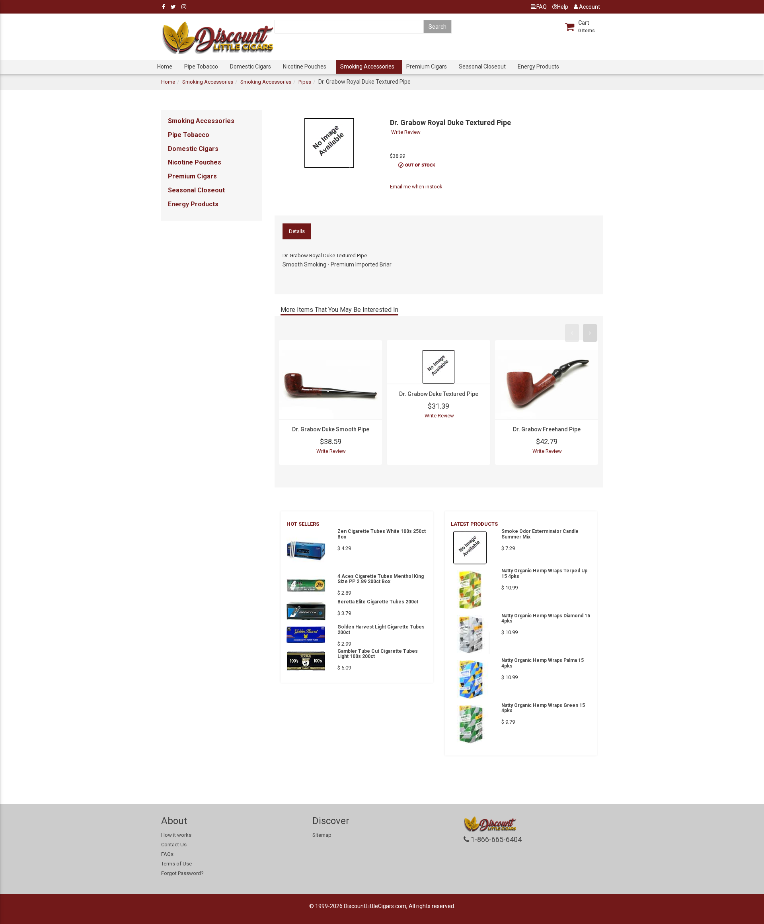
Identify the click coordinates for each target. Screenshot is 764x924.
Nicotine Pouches (304, 66)
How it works (176, 835)
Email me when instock (416, 187)
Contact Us (174, 845)
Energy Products (538, 66)
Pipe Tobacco (201, 66)
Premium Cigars (426, 66)
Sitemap (321, 835)
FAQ (541, 7)
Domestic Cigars (250, 66)
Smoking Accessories (367, 66)
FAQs (167, 854)
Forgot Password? (182, 873)
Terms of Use (176, 864)
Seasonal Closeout (482, 66)
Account (589, 7)
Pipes (304, 82)
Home (164, 66)
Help (562, 7)
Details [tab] (297, 231)
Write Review (406, 132)
